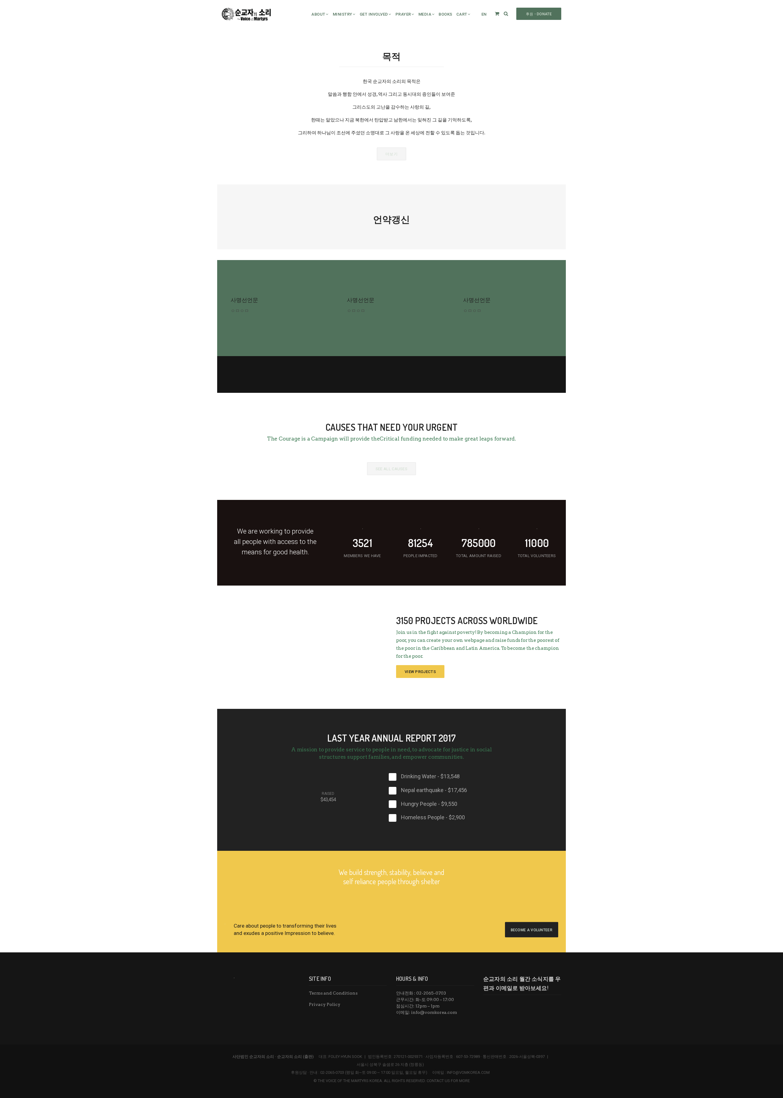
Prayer (403, 14)
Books (445, 14)
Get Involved (374, 14)
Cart (461, 14)
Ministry (342, 14)
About (318, 14)
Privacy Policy (324, 1004)
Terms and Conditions (333, 993)
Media (425, 14)
